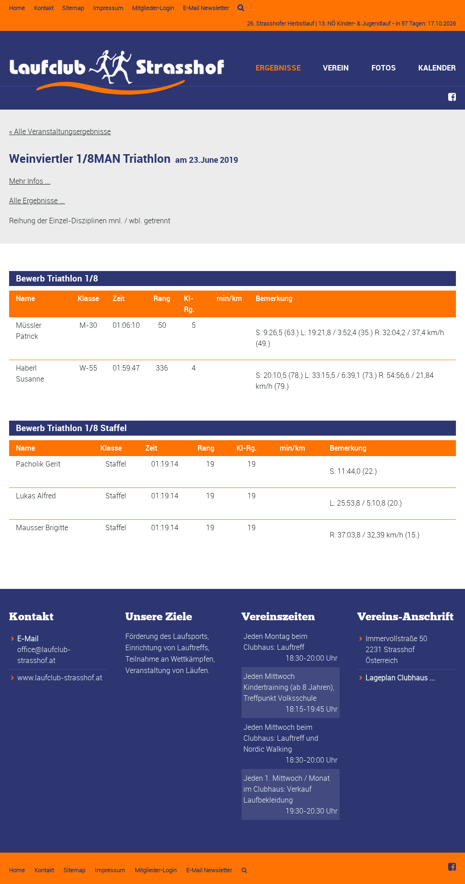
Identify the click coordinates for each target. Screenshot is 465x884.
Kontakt (44, 8)
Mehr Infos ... (29, 181)
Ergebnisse (278, 67)
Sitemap (73, 8)
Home (17, 8)
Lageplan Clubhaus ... (400, 678)
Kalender (437, 67)
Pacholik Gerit (38, 464)
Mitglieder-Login (153, 8)
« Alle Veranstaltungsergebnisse (60, 131)
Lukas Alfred (36, 496)
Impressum (108, 8)
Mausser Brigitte (42, 527)
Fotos (383, 67)
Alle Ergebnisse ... (37, 201)
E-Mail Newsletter (206, 8)
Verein (336, 67)
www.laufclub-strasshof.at (59, 678)
